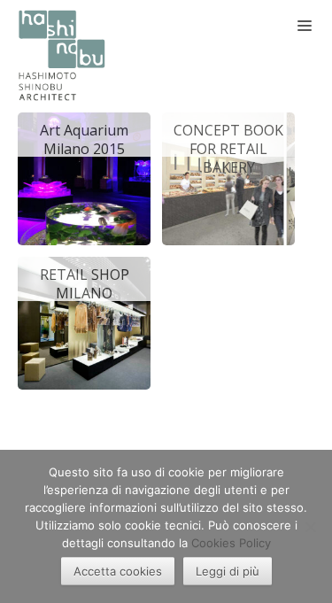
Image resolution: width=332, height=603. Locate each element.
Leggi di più (227, 571)
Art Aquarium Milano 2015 (84, 138)
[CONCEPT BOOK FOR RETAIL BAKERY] (228, 177)
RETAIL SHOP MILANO (84, 283)
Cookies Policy (231, 543)
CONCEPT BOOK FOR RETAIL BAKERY (228, 138)
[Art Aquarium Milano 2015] (84, 177)
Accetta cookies (117, 571)
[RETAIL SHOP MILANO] (84, 321)
